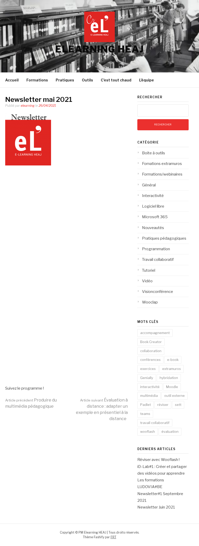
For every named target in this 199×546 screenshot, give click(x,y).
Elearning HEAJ (99, 49)
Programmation (156, 249)
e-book (173, 360)
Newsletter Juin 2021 (156, 507)
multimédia (149, 395)
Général (149, 185)
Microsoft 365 (155, 217)
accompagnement (155, 333)
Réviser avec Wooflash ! (158, 459)
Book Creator (151, 342)
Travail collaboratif (158, 259)
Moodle (172, 387)
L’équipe (146, 80)
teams (145, 414)
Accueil (12, 80)
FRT (113, 537)
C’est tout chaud (116, 80)
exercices (148, 369)
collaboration (150, 351)
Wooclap (150, 302)
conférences (150, 360)
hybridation (169, 378)
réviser (162, 405)
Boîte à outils (153, 153)
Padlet (145, 405)
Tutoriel (148, 270)
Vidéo (147, 281)
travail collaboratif (154, 423)
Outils (87, 80)
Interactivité (153, 195)
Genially (146, 378)
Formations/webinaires (162, 174)
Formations (37, 80)
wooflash (147, 431)
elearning (27, 106)
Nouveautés (153, 227)
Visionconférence (157, 291)
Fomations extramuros (162, 163)
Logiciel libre (153, 206)
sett (178, 405)
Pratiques (65, 80)
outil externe (174, 395)
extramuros (171, 369)
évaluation (170, 431)
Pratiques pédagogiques (164, 238)
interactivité (150, 387)
